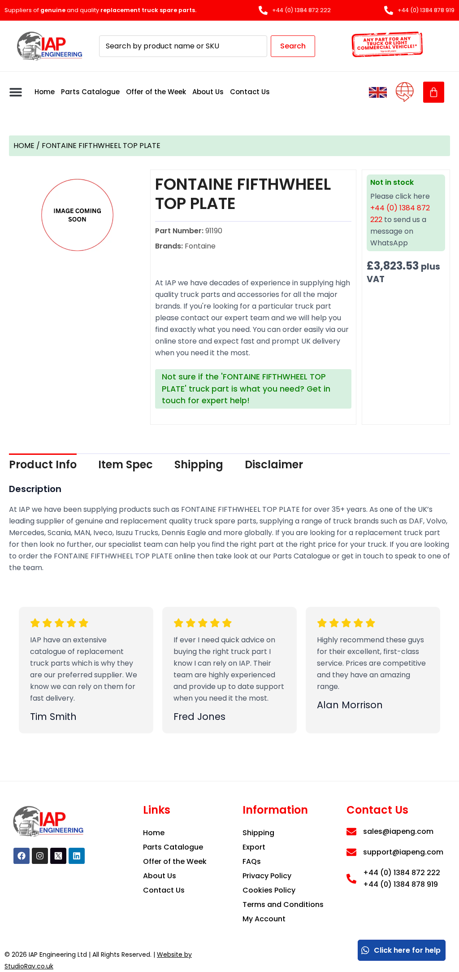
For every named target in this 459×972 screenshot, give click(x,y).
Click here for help (407, 950)
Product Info (43, 464)
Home (45, 91)
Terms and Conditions (283, 904)
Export (253, 847)
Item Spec (125, 464)
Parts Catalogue (90, 91)
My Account (264, 919)
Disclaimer (274, 464)
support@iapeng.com (403, 852)
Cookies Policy (268, 890)
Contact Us (250, 91)
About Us (208, 91)
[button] (16, 92)
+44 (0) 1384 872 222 (401, 872)
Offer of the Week (156, 91)
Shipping (198, 464)
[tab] (43, 464)
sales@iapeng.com (398, 831)
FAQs (251, 861)
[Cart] (433, 92)
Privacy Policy (266, 876)
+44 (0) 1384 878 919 (400, 884)
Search (293, 46)
